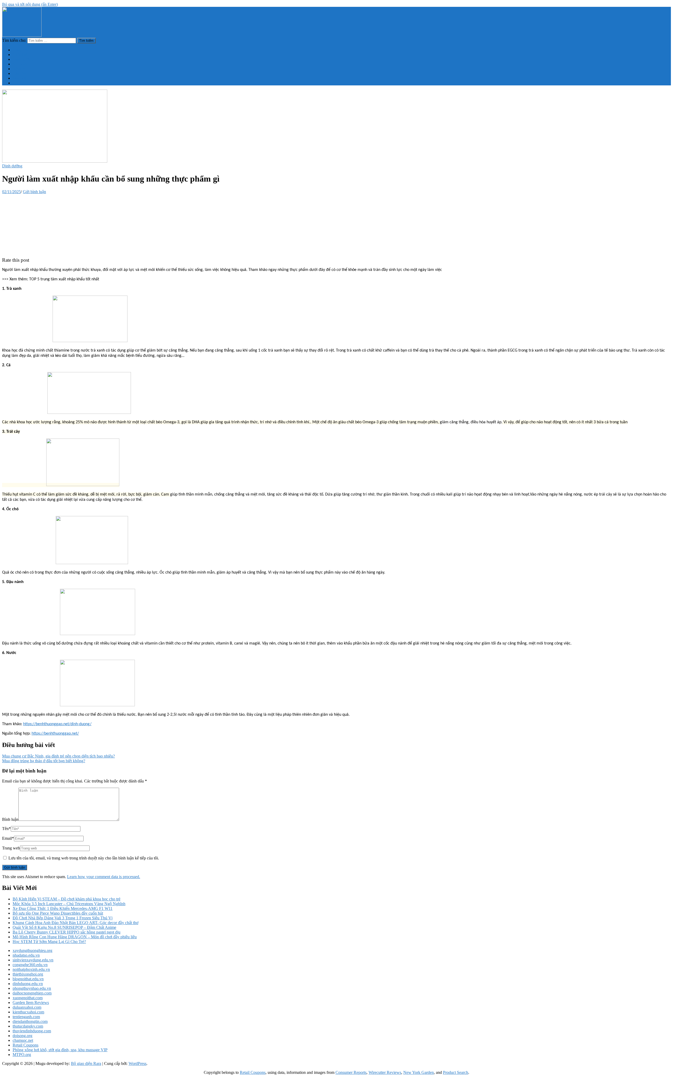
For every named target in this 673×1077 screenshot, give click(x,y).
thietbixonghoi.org (28, 974)
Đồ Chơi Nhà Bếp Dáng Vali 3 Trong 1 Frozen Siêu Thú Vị (63, 918)
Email (8, 838)
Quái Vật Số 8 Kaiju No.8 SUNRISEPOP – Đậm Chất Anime (64, 927)
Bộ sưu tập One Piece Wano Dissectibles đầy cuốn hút (58, 913)
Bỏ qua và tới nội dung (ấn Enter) (30, 4)
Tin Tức (19, 83)
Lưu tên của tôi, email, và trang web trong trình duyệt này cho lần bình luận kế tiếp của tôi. (83, 858)
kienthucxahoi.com (28, 1012)
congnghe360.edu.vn (30, 964)
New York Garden (418, 1072)
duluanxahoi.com (27, 1007)
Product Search (455, 1072)
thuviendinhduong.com (32, 1031)
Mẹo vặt (19, 78)
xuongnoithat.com (28, 998)
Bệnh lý (19, 68)
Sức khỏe (20, 64)
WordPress (137, 1063)
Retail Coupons (25, 1045)
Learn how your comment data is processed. (103, 876)
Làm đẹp (20, 73)
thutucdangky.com (28, 1026)
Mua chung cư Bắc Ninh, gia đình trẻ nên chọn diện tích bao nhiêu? (58, 756)
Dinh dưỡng (23, 59)
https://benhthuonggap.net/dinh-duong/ (57, 724)
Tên (6, 828)
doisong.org (22, 1035)
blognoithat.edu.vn (28, 979)
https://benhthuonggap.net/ (55, 733)
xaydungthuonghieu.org (32, 950)
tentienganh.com (26, 1016)
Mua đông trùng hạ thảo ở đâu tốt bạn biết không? (43, 761)
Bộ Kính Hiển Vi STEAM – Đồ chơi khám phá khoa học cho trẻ (66, 899)
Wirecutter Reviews (385, 1072)
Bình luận (10, 819)
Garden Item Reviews (31, 1002)
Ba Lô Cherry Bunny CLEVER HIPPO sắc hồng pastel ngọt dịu (66, 932)
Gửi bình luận (34, 191)
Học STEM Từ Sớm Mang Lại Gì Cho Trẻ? (49, 941)
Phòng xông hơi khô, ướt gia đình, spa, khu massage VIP (60, 1050)
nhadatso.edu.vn (26, 955)
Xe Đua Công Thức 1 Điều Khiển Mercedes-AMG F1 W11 (63, 908)
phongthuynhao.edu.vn (32, 988)
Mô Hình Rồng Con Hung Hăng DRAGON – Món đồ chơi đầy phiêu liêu (75, 937)
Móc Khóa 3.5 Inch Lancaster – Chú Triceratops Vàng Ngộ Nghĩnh (69, 903)
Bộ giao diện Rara (86, 1063)
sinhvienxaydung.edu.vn (33, 960)
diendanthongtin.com (30, 1021)
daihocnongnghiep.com (32, 993)
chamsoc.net (23, 1040)
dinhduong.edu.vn (28, 983)
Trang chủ (21, 50)
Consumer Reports (350, 1072)
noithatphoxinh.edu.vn (31, 969)
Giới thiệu (21, 54)
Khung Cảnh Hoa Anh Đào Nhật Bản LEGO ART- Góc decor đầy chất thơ (75, 922)
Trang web (11, 848)
